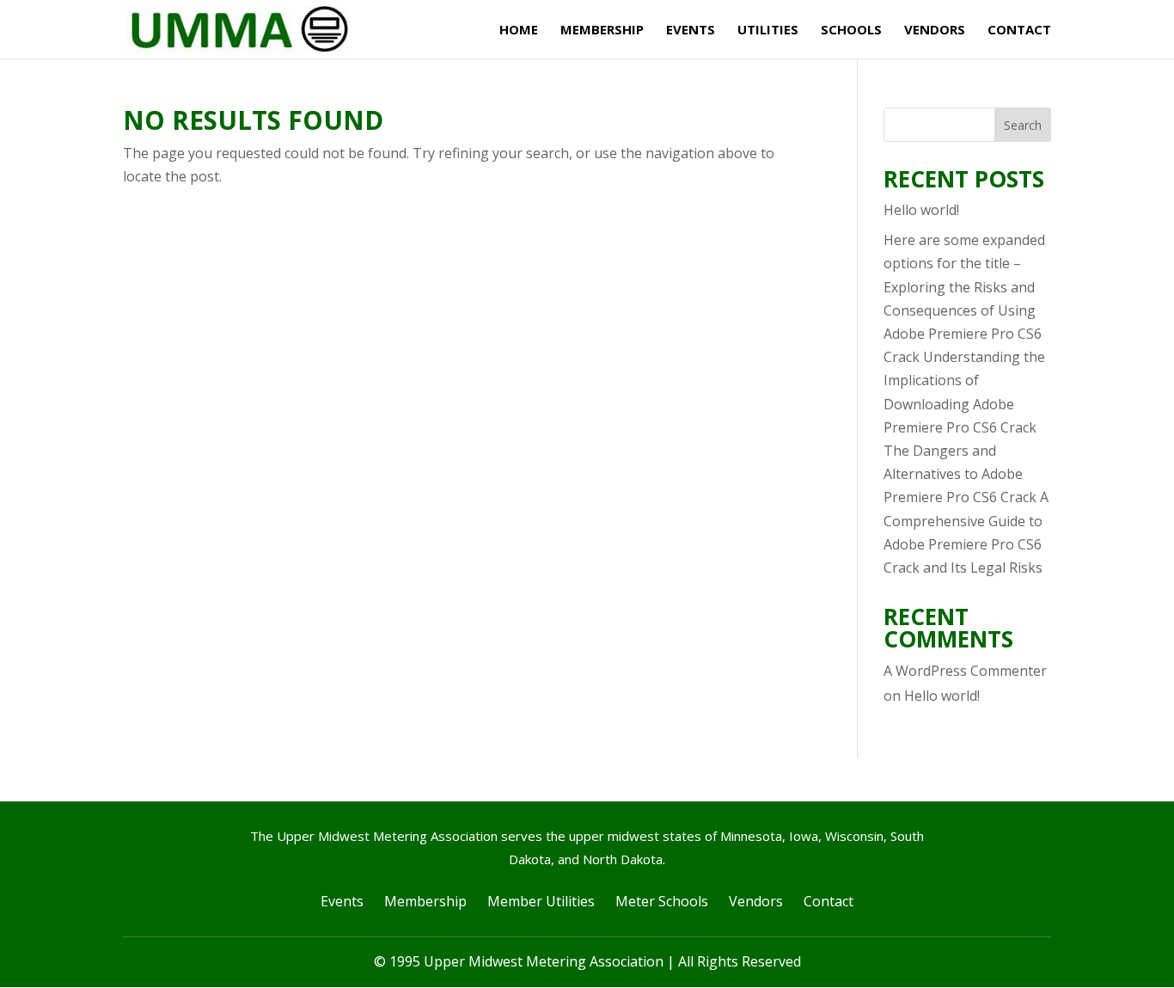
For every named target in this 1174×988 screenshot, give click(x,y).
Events (690, 30)
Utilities (767, 30)
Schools (851, 30)
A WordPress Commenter (965, 670)
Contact (1019, 30)
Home (518, 30)
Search (1023, 125)
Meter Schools (661, 901)
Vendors (934, 30)
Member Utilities (541, 901)
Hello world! (921, 209)
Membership (602, 30)
